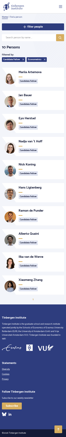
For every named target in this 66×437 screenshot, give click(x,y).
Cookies (5, 374)
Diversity (6, 369)
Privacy (5, 379)
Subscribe (12, 405)
